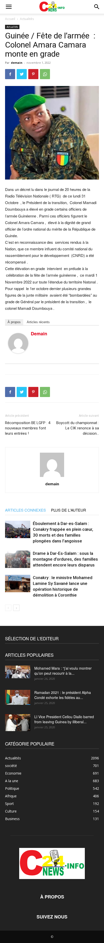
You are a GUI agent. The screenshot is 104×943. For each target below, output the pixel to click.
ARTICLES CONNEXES (25, 510)
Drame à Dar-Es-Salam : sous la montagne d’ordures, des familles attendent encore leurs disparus (65, 559)
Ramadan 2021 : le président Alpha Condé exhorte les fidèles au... (62, 695)
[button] (97, 7)
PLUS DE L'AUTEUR (68, 510)
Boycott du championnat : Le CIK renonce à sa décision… (77, 428)
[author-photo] (52, 476)
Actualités (27, 19)
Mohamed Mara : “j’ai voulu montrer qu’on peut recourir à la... (63, 671)
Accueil (10, 19)
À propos (14, 322)
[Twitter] (22, 74)
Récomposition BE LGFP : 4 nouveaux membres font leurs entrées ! (27, 428)
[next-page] (16, 608)
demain (16, 62)
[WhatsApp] (45, 74)
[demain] (18, 343)
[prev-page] (8, 608)
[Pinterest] (33, 74)
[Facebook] (10, 74)
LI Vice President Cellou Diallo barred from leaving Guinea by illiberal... (64, 719)
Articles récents (38, 322)
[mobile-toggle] (9, 7)
